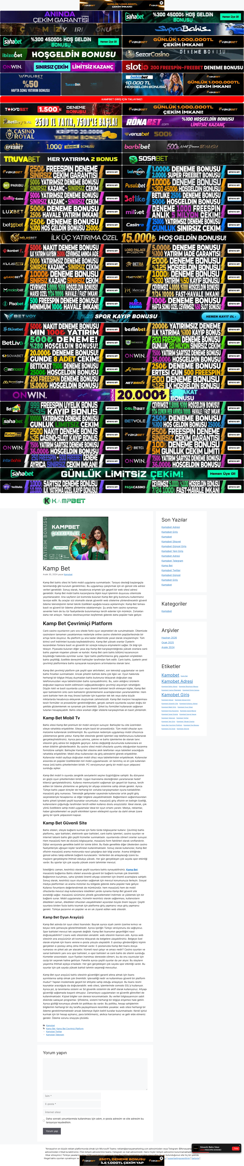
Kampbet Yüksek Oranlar (185, 721)
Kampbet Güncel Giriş (174, 546)
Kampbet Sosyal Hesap (187, 714)
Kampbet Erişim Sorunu (191, 690)
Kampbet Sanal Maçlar (188, 711)
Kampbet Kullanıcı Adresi (188, 704)
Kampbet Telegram (55, 1034)
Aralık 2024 (168, 647)
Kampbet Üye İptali (168, 729)
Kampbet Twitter (54, 1031)
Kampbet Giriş (170, 532)
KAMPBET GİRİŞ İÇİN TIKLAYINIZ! (122, 99)
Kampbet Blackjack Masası (188, 686)
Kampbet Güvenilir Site (170, 704)
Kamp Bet (50, 1028)
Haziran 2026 (169, 637)
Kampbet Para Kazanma (170, 711)
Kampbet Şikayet (171, 541)
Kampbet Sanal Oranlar (170, 714)
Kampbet (50, 1025)
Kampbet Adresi (171, 527)
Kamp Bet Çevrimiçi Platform (70, 1028)
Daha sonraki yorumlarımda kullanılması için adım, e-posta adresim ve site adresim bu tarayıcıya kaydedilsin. (95, 1120)
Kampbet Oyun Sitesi (185, 707)
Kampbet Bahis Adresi (169, 686)
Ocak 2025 (168, 642)
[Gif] (122, 238)
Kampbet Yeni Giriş (172, 551)
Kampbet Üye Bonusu (191, 725)
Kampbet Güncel (171, 575)
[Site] (61, 171)
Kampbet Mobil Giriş (169, 707)
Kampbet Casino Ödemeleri (171, 690)
